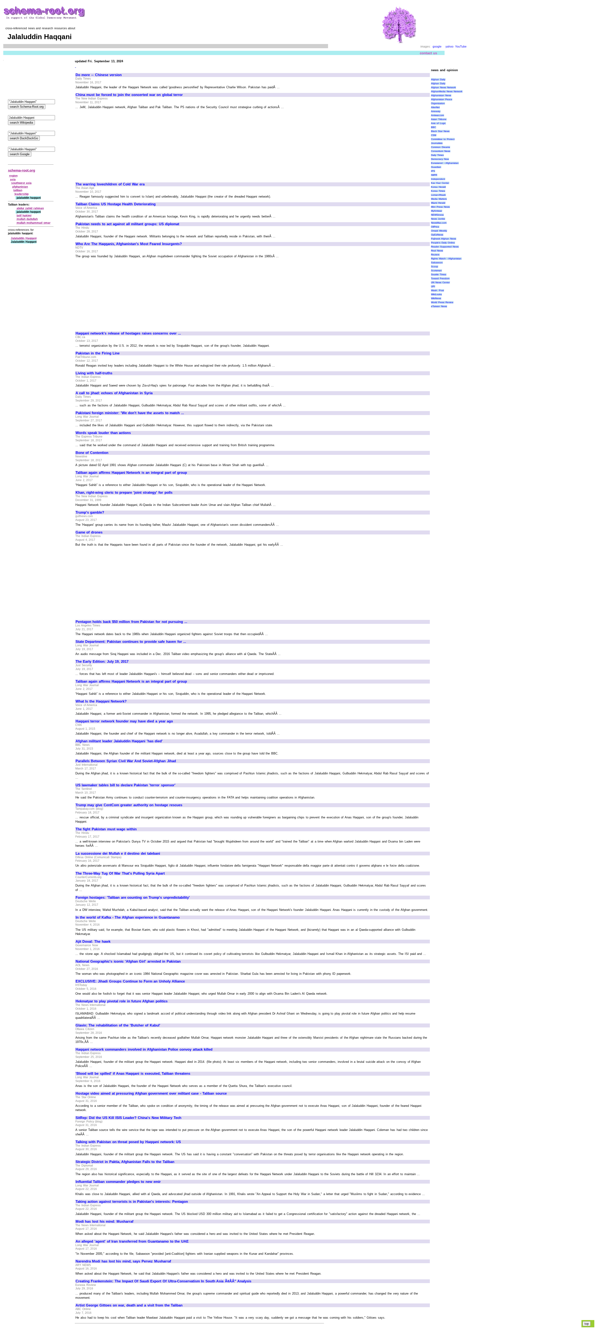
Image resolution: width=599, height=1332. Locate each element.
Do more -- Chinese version (99, 75)
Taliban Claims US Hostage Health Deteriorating (116, 204)
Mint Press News (440, 207)
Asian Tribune (438, 119)
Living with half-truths (94, 373)
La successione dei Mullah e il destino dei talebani (118, 853)
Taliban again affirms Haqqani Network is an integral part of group (131, 473)
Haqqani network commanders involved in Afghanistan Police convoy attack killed (144, 1049)
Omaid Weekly (439, 230)
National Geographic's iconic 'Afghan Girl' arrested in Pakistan (128, 961)
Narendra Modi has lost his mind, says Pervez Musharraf (123, 1261)
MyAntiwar (436, 211)
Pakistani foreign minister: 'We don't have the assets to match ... (130, 413)
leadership (22, 194)
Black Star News (440, 131)
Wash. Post (437, 290)
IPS (433, 171)
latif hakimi (24, 215)
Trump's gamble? (90, 512)
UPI (433, 286)
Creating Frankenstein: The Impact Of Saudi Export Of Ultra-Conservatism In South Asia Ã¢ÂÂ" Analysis (163, 1281)
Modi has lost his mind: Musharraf (104, 1221)
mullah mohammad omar (34, 222)
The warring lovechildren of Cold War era (110, 184)
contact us (428, 53)
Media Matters (439, 199)
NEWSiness (437, 214)
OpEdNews (437, 234)
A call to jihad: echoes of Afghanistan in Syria (114, 393)
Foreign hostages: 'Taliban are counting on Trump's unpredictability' (133, 897)
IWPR (434, 175)
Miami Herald (438, 203)
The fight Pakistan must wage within (106, 829)
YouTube (461, 46)
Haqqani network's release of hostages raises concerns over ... (128, 333)
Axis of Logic (438, 123)
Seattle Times (438, 274)
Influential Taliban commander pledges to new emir (118, 1182)
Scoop (434, 266)
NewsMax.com (438, 222)
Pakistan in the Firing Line (98, 353)
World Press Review (442, 302)
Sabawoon (437, 262)
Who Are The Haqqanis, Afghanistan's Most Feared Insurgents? (129, 244)
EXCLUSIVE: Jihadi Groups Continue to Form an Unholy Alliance (130, 981)
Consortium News (440, 151)
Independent (438, 179)
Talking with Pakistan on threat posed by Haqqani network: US (128, 1142)
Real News (437, 250)
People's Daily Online (443, 242)
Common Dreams (440, 147)
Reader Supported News (444, 246)
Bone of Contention (92, 453)
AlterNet (435, 107)
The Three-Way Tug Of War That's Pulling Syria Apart (120, 873)
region (13, 175)
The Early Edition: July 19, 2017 (102, 661)
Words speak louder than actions (103, 433)
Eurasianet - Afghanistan (444, 163)
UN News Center (440, 282)
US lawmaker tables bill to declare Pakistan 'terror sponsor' (125, 785)
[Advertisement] (115, 144)
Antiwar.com (437, 115)
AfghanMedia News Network (446, 91)
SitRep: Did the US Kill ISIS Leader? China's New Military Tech (128, 1118)
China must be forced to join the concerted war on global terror (129, 95)
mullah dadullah (27, 219)
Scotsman (436, 270)
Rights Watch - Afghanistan (446, 258)
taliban (17, 190)
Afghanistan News (441, 95)
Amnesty (435, 111)
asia (13, 179)
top (586, 1323)
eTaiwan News (439, 306)
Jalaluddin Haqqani (24, 238)
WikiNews (436, 298)
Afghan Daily (438, 79)
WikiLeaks (436, 294)
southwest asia (21, 183)
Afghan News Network (443, 87)
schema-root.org (21, 170)
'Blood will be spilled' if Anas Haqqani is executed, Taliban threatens (133, 1073)
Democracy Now (440, 159)
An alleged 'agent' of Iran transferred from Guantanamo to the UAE (132, 1241)
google (437, 46)
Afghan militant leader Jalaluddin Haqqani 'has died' (119, 741)
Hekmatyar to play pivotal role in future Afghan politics (122, 1001)
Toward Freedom (440, 278)
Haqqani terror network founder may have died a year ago (124, 721)
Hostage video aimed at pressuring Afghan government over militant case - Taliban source (151, 1093)
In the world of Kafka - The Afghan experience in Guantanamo (128, 917)
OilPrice (435, 226)
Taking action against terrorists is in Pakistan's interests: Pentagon (132, 1201)
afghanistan (20, 186)
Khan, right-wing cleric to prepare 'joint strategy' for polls (124, 492)
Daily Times (437, 155)
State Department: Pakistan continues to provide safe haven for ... (131, 642)
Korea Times (438, 191)
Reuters (435, 254)
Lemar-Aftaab (438, 195)
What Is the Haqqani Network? (101, 701)
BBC (433, 127)
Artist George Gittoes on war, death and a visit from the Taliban (129, 1305)
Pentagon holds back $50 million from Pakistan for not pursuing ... (131, 622)
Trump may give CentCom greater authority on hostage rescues (129, 805)
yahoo (449, 46)
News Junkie (438, 218)
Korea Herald (438, 187)
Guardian (436, 167)
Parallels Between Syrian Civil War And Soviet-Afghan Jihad (126, 761)
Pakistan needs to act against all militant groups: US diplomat (127, 224)
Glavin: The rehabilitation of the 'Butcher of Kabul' (118, 1025)
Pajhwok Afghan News (443, 238)
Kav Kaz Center (440, 183)
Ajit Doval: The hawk (93, 941)
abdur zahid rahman (30, 208)
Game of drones (89, 532)
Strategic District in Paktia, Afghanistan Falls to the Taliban (125, 1162)
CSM (433, 135)
